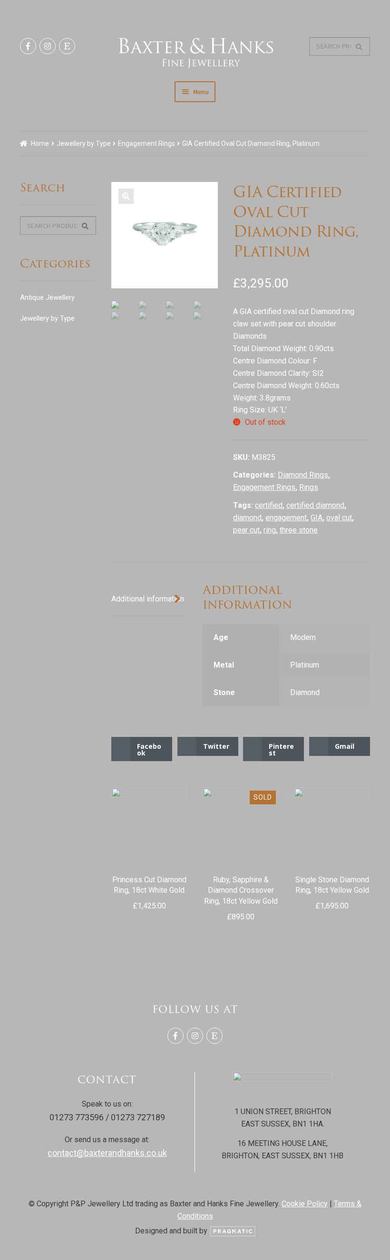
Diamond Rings (303, 474)
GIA (316, 517)
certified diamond (315, 505)
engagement (286, 517)
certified (269, 505)
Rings (308, 487)
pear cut (246, 530)
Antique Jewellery (47, 297)
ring (269, 530)
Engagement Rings (146, 143)
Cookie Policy (305, 1203)
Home (40, 143)
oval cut (339, 517)
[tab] (149, 599)
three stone (299, 530)
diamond (247, 517)
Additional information (147, 598)
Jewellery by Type (84, 143)
